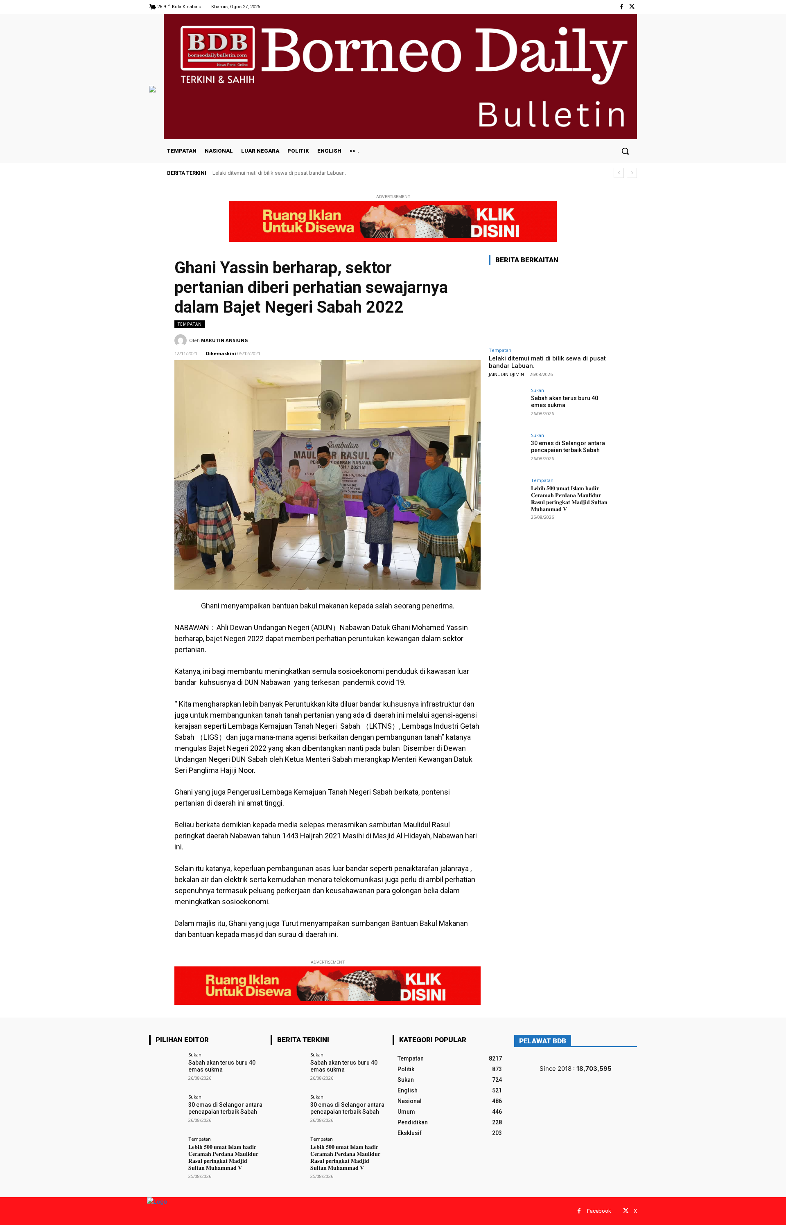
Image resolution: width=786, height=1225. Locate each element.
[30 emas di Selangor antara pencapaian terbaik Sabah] (507, 451)
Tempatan (190, 324)
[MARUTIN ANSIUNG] (181, 340)
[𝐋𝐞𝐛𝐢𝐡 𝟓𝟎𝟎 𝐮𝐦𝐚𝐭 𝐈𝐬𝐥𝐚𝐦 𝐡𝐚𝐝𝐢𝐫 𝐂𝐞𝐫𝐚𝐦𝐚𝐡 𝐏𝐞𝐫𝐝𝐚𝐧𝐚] (507, 496)
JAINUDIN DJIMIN (506, 374)
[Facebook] (622, 7)
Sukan (537, 390)
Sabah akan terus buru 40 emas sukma (564, 401)
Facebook (599, 1211)
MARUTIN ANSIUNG (224, 340)
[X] (632, 7)
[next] (632, 173)
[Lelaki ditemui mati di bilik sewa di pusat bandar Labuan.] (550, 307)
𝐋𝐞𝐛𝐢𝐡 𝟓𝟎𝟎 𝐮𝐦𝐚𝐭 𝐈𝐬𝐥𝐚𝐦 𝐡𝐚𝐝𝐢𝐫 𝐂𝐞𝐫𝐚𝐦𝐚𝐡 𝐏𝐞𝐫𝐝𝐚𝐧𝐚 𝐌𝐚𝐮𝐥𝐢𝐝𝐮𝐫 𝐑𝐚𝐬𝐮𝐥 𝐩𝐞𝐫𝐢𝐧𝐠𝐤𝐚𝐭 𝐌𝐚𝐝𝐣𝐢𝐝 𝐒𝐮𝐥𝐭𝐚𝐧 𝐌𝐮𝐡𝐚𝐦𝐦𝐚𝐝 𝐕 (569, 498)
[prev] (619, 173)
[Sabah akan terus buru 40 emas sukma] (507, 406)
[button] (625, 151)
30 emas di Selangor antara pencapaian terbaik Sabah (568, 446)
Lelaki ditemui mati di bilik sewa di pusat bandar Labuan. (279, 173)
